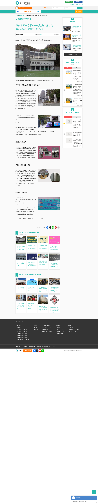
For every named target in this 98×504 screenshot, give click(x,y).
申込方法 (35, 327)
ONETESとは (19, 327)
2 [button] (38, 78)
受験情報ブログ (21, 15)
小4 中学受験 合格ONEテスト (22, 333)
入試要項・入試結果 (60, 333)
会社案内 (25, 346)
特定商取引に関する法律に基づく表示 (43, 346)
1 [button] (36, 78)
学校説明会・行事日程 (60, 331)
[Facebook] (34, 350)
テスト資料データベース (46, 327)
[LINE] (42, 350)
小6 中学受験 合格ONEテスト (22, 329)
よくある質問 (71, 327)
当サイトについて (19, 346)
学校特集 (58, 327)
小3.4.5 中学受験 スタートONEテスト (23, 339)
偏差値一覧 (36, 329)
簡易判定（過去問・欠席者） (47, 331)
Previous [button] (14, 60)
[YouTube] (40, 350)
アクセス (53, 346)
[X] (37, 350)
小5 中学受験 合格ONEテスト (22, 331)
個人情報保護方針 (32, 346)
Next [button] (60, 60)
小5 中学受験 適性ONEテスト (22, 337)
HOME (17, 15)
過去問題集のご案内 (45, 329)
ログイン (80, 7)
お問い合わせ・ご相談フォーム (74, 331)
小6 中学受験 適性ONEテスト (22, 335)
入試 (41, 34)
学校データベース (60, 329)
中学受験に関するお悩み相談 (74, 329)
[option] (38, 60)
